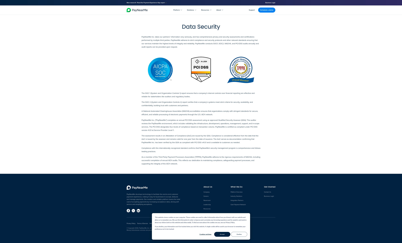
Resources (205, 10)
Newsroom (207, 200)
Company (207, 192)
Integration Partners (237, 200)
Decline (239, 234)
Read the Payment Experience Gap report (151, 3)
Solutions (190, 10)
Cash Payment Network (238, 205)
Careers (206, 196)
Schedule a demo (266, 10)
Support (252, 10)
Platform (176, 10)
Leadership (207, 205)
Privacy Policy (131, 223)
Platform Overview (236, 192)
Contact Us (267, 192)
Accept (222, 234)
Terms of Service (142, 223)
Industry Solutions (236, 196)
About (218, 10)
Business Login (270, 3)
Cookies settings (205, 234)
